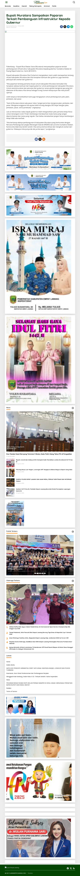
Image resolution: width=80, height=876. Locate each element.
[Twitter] (40, 139)
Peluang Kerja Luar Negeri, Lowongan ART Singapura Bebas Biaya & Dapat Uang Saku (44, 469)
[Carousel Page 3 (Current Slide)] (40, 573)
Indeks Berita (10, 665)
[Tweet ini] (64, 26)
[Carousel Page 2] (38, 573)
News (8, 680)
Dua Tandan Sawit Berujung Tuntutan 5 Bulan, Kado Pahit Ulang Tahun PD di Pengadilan (39, 454)
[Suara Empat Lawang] (40, 2)
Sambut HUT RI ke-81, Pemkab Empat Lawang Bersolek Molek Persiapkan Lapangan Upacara (43, 490)
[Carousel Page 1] (35, 573)
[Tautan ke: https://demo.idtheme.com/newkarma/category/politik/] (73, 531)
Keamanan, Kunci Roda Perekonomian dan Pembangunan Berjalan (27, 673)
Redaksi (8, 688)
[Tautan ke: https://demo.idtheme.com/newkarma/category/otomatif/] (73, 408)
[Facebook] (36, 139)
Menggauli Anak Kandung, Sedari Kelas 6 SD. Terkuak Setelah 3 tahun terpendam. (32, 676)
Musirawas (13, 27)
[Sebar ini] (61, 26)
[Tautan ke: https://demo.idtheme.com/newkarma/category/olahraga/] (73, 581)
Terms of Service (11, 691)
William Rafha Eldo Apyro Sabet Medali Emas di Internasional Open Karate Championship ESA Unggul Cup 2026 (39, 627)
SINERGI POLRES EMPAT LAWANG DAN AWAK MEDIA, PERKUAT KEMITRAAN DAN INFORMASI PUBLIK (44, 480)
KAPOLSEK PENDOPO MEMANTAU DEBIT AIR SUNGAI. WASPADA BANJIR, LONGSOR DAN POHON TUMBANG (38, 669)
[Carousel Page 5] (45, 573)
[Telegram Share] (68, 26)
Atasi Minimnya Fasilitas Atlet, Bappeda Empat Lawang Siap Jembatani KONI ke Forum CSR (38, 638)
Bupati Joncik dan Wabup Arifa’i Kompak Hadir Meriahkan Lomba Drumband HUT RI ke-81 (44, 460)
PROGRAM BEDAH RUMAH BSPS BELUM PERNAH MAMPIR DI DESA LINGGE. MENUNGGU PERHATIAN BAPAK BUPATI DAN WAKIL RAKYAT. (39, 684)
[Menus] (6, 2)
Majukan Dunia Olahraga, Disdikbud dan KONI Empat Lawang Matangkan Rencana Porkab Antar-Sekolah (40, 642)
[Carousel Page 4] (42, 573)
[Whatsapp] (71, 26)
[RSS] (43, 139)
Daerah (8, 27)
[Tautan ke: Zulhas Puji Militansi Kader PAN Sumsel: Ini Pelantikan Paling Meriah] (40, 555)
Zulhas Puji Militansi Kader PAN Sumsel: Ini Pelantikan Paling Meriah (33, 569)
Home (8, 662)
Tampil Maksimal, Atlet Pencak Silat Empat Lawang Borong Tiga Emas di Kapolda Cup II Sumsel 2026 (40, 633)
